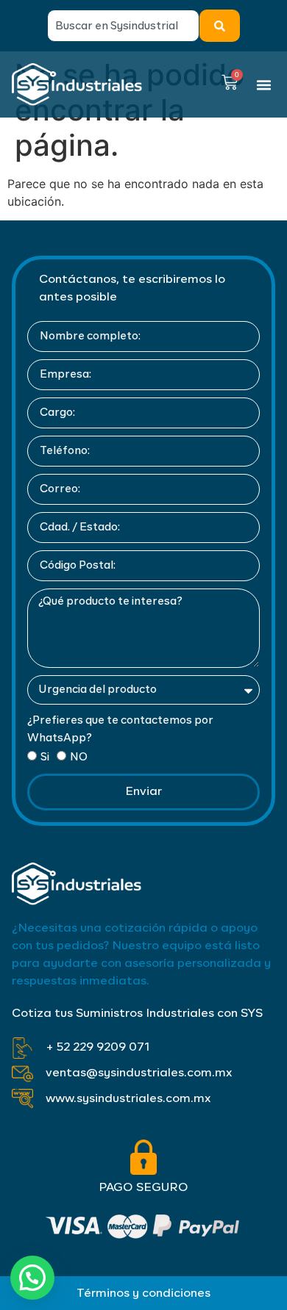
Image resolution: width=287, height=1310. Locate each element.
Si (44, 757)
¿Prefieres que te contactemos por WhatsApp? (120, 729)
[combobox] (123, 26)
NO (79, 757)
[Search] (219, 26)
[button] (264, 84)
